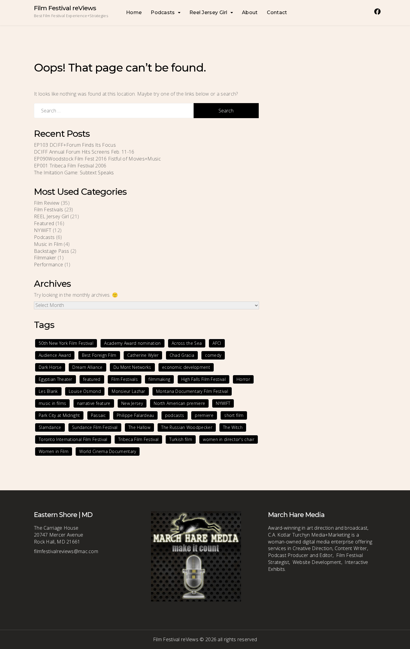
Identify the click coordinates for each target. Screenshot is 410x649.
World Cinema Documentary (107, 451)
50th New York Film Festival (66, 343)
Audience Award (55, 355)
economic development (186, 367)
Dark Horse (50, 367)
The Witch (233, 427)
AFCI (217, 343)
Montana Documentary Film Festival (192, 391)
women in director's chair (228, 439)
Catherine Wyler (143, 355)
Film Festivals (48, 209)
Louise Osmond (85, 391)
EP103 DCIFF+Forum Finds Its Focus (75, 145)
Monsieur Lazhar (128, 391)
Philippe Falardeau (135, 415)
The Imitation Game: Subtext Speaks (74, 172)
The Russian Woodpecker (186, 427)
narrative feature (93, 403)
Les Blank (48, 391)
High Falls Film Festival (203, 379)
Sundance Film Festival (95, 427)
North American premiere (179, 403)
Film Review (46, 203)
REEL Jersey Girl (51, 216)
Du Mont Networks (132, 367)
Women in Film (53, 451)
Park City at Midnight (59, 415)
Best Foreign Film (99, 355)
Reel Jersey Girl (208, 12)
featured (91, 379)
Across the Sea (187, 343)
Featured (44, 223)
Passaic (98, 415)
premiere (204, 415)
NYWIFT (223, 403)
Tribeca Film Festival (138, 439)
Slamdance (50, 427)
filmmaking (159, 379)
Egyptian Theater (55, 379)
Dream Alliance (87, 367)
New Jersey (132, 403)
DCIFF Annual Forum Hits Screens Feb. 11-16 (85, 151)
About (250, 12)
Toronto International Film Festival (73, 439)
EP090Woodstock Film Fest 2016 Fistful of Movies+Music (97, 158)
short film (233, 415)
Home (134, 12)
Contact (277, 12)
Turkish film (180, 439)
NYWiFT (43, 230)
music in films (52, 403)
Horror (243, 379)
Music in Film (48, 244)
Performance (48, 264)
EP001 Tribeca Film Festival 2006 (70, 165)
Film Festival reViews (65, 8)
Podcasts (163, 12)
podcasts (174, 415)
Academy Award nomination (132, 343)
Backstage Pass (51, 251)
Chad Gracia (182, 355)
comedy (213, 355)
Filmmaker (45, 257)
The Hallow (139, 427)
